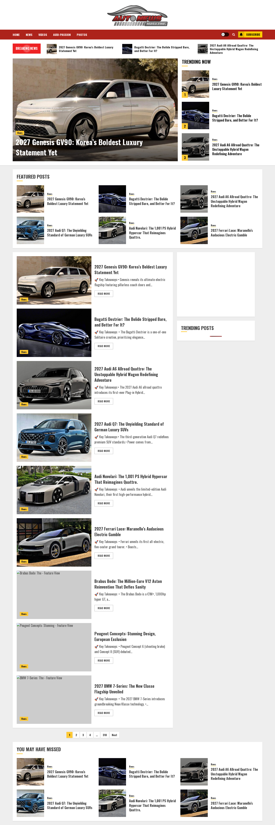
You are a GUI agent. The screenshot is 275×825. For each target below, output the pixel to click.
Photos (82, 34)
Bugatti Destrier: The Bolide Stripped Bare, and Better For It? (235, 118)
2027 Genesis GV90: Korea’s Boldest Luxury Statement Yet (79, 146)
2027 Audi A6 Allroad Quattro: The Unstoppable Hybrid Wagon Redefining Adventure (235, 149)
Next (114, 735)
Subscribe (253, 34)
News (29, 34)
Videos (42, 34)
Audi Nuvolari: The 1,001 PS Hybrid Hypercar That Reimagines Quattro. (152, 233)
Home (16, 34)
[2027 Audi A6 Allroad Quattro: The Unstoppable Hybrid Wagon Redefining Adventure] (195, 147)
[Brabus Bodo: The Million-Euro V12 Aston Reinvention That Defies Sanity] (54, 595)
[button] (233, 34)
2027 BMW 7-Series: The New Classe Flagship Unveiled (124, 689)
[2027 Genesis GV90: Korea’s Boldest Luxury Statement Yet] (95, 109)
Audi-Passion (62, 34)
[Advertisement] (216, 284)
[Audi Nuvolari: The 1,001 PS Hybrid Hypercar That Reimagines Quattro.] (112, 230)
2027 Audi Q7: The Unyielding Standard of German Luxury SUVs (69, 232)
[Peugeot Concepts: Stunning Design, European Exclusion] (54, 647)
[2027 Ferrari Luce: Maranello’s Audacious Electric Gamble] (194, 230)
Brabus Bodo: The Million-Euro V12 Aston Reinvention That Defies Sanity (128, 584)
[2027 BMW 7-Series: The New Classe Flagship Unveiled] (54, 699)
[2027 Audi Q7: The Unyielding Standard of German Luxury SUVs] (30, 230)
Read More (104, 293)
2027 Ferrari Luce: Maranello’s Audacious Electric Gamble (232, 232)
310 (105, 735)
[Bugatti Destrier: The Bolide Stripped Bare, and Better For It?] (195, 115)
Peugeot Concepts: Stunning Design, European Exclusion (125, 636)
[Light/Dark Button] (225, 34)
